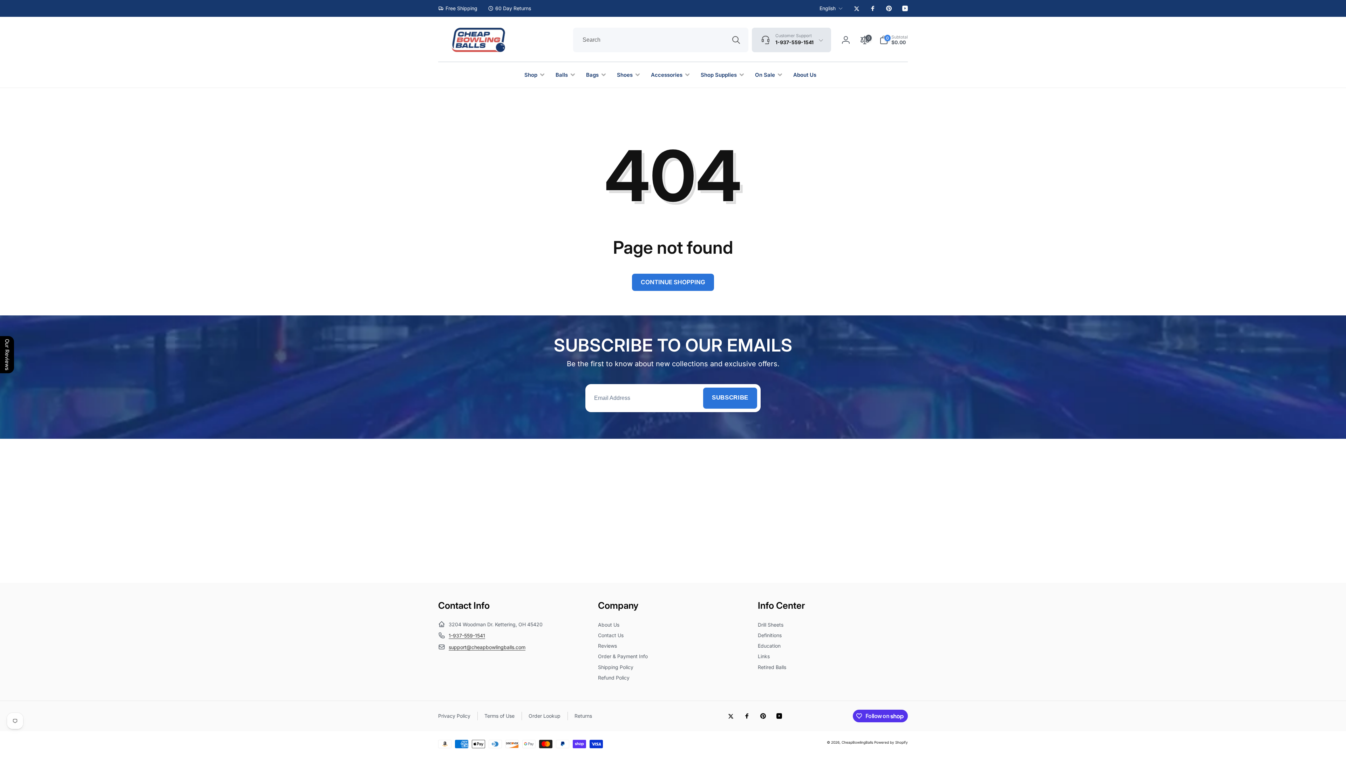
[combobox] (660, 40)
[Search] (736, 40)
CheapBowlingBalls (857, 742)
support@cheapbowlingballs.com (487, 647)
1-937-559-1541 (467, 636)
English (828, 8)
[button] (893, 40)
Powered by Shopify (891, 742)
